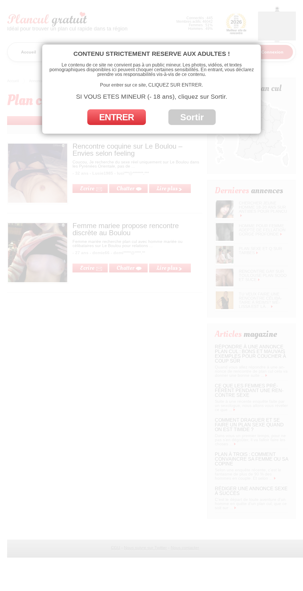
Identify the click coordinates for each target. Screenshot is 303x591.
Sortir (192, 117)
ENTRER (116, 117)
